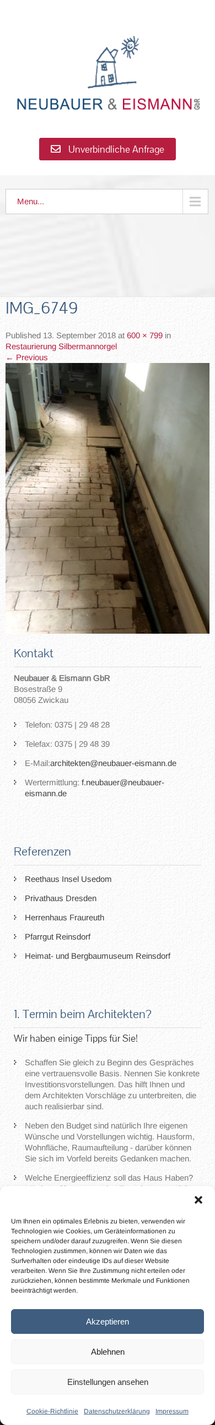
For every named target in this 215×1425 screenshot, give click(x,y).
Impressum (172, 1411)
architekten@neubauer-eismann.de (113, 763)
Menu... (30, 201)
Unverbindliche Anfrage (115, 149)
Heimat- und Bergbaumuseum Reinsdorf (97, 955)
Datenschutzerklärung (117, 1411)
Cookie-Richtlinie (52, 1411)
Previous (27, 357)
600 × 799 (145, 335)
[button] (198, 1199)
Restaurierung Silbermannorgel (61, 346)
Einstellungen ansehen (107, 1382)
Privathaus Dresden (60, 898)
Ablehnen (108, 1351)
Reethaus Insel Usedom (68, 879)
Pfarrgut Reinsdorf (57, 936)
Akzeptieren (107, 1321)
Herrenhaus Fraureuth (64, 917)
